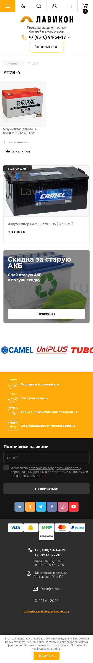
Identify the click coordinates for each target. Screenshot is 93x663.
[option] (17, 350)
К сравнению (18, 142)
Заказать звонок (46, 47)
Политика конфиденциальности (46, 611)
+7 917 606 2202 (48, 555)
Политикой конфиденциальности (59, 647)
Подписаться (46, 489)
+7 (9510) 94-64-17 (47, 37)
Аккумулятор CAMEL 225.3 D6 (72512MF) (41, 224)
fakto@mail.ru (50, 589)
